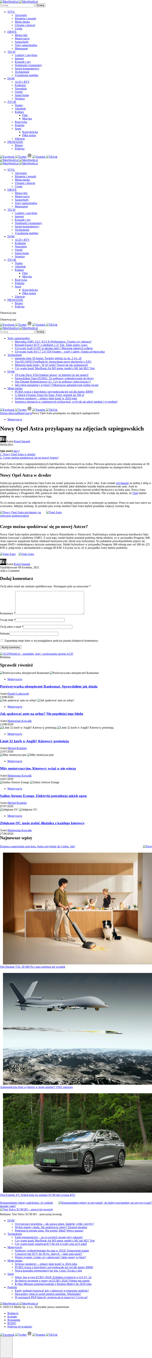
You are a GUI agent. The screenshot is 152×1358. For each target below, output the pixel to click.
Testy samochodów (26, 45)
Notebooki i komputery (28, 65)
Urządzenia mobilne (26, 75)
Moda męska (22, 21)
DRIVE (12, 31)
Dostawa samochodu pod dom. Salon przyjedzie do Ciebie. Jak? (37, 846)
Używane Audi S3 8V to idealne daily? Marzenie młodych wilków (54, 348)
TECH (11, 51)
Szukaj (40, 5)
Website (4, 633)
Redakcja (12, 1313)
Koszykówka (30, 131)
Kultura (19, 111)
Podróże (19, 125)
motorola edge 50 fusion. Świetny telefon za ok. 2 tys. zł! (48, 358)
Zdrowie (20, 138)
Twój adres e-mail (11, 626)
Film (25, 115)
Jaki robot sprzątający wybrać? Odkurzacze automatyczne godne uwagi (56, 385)
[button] (6, 1347)
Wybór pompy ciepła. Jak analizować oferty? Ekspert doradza (51, 1227)
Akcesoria (21, 15)
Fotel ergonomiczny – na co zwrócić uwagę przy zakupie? (49, 1237)
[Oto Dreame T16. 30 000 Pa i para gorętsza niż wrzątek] (77, 909)
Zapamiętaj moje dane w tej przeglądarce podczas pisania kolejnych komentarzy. (51, 640)
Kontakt (12, 1316)
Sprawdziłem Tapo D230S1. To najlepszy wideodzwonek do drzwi (54, 378)
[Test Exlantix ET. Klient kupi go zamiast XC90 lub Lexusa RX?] (77, 1143)
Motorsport (21, 48)
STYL (11, 11)
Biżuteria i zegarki (25, 18)
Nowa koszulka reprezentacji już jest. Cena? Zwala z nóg (48, 1270)
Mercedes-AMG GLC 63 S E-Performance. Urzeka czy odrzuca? (53, 341)
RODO (11, 1323)
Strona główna (8, 413)
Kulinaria (20, 85)
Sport (18, 128)
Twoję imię (7, 619)
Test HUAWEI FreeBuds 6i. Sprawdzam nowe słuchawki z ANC (53, 361)
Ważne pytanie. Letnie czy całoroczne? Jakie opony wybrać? (50, 1257)
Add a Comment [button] (9, 570)
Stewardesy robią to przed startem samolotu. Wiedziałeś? (48, 1294)
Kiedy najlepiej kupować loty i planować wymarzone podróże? (52, 1290)
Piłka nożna (29, 135)
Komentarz (7, 613)
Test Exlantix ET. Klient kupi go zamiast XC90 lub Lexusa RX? (37, 1195)
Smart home (22, 95)
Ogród (18, 91)
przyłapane (122, 483)
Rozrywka (21, 121)
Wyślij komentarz (10, 647)
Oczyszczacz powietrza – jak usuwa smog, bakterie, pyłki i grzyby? (54, 1223)
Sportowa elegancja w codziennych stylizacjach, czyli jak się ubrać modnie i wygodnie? (66, 401)
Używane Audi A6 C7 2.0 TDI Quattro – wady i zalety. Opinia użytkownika (60, 351)
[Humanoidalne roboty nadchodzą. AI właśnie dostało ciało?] (105, 1202)
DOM (10, 78)
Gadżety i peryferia (26, 55)
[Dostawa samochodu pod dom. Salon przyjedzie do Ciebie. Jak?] (147, 846)
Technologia (14, 1233)
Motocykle (21, 35)
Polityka (19, 148)
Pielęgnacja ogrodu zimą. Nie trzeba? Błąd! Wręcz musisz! (49, 1230)
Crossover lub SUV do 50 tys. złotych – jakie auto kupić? (48, 1253)
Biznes (19, 145)
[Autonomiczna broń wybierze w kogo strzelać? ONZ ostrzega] (77, 1029)
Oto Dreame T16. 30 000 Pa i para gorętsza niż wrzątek (32, 966)
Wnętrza (20, 98)
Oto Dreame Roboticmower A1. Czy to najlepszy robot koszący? (53, 381)
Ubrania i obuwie (25, 25)
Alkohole (20, 108)
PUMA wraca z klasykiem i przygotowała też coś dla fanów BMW (54, 391)
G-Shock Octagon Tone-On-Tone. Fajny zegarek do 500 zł (49, 395)
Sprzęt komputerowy (27, 68)
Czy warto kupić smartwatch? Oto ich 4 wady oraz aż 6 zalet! (51, 1243)
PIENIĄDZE (15, 141)
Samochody (22, 41)
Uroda (18, 28)
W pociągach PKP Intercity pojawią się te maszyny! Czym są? (51, 1297)
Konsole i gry (23, 61)
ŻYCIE (11, 101)
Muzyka (27, 118)
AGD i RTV (22, 81)
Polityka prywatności (19, 1326)
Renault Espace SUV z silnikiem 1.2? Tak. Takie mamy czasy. (51, 344)
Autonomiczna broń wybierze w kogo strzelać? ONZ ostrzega (36, 1087)
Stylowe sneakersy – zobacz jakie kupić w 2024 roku (46, 398)
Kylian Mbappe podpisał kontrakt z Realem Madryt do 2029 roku (53, 1284)
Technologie (22, 71)
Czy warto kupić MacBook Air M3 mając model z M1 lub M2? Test (55, 368)
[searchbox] (17, 5)
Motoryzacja (22, 38)
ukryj (16, 451)
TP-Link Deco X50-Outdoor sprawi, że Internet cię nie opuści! (51, 375)
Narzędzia (21, 88)
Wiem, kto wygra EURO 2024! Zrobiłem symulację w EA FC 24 (53, 1277)
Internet (19, 58)
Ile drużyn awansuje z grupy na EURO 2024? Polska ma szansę (52, 1280)
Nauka (19, 105)
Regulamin (13, 1319)
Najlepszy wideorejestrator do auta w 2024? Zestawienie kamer (52, 1250)
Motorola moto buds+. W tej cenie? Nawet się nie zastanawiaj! (51, 365)
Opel (135, 493)
